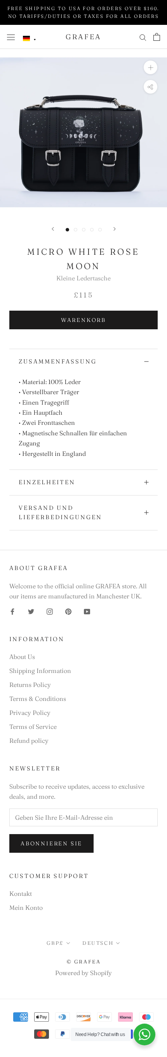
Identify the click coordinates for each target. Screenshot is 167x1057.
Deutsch (97, 943)
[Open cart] (156, 37)
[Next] (114, 229)
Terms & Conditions (37, 698)
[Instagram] (50, 611)
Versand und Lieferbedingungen (60, 512)
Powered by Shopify (83, 973)
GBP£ (55, 943)
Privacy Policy (29, 712)
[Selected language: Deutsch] (29, 38)
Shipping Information (40, 671)
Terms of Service (33, 726)
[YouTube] (87, 611)
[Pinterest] (68, 611)
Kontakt (20, 893)
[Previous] (53, 229)
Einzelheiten (47, 482)
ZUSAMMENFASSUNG (58, 361)
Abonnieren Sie (51, 843)
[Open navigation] (11, 36)
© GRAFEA (83, 961)
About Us (22, 657)
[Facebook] (12, 611)
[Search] (142, 36)
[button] (29, 38)
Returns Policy (30, 684)
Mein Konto (26, 907)
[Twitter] (31, 611)
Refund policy (29, 740)
